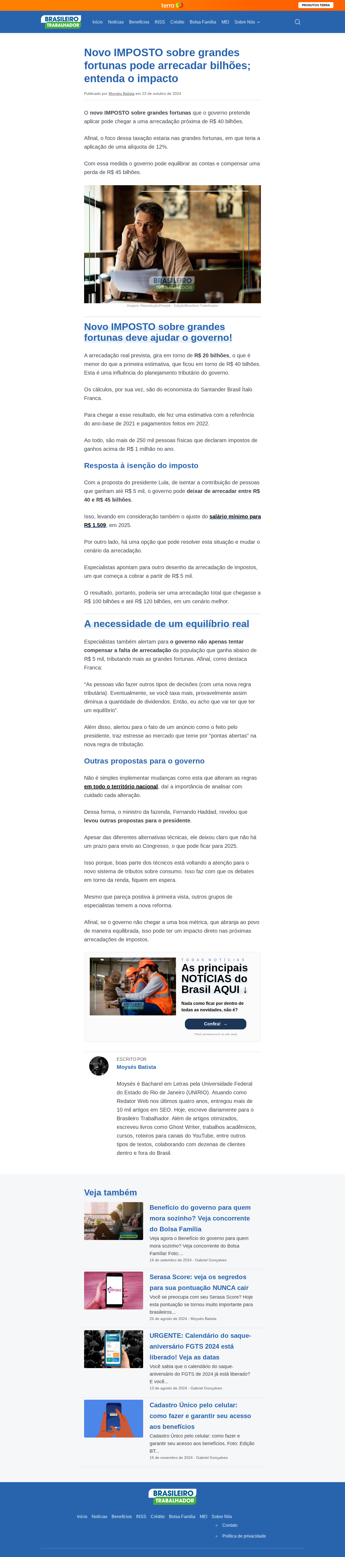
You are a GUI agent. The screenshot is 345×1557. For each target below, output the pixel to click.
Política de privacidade (244, 1536)
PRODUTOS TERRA (316, 5)
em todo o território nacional (121, 786)
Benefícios (139, 22)
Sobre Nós (244, 22)
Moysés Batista (121, 93)
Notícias (116, 22)
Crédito (177, 22)
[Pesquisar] (297, 22)
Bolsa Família (203, 22)
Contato (229, 1525)
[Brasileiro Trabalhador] (61, 21)
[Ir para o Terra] (172, 5)
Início (97, 22)
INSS (160, 22)
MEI (225, 22)
